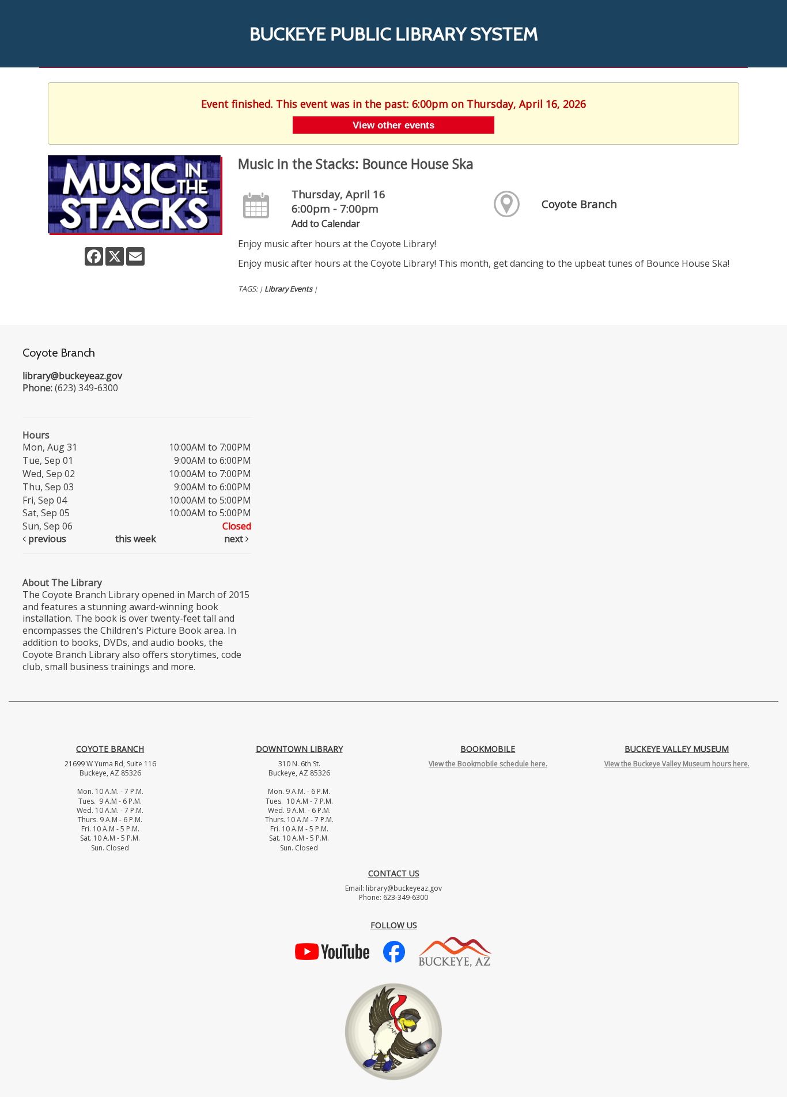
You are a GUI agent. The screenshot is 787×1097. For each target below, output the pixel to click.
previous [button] (46, 538)
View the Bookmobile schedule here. (488, 764)
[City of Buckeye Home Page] (455, 950)
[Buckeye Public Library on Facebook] (394, 950)
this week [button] (135, 538)
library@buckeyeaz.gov (72, 375)
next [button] (234, 538)
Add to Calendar (326, 223)
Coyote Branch (579, 203)
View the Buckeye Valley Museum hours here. (677, 764)
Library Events (288, 288)
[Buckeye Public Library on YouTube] (332, 950)
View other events (393, 125)
